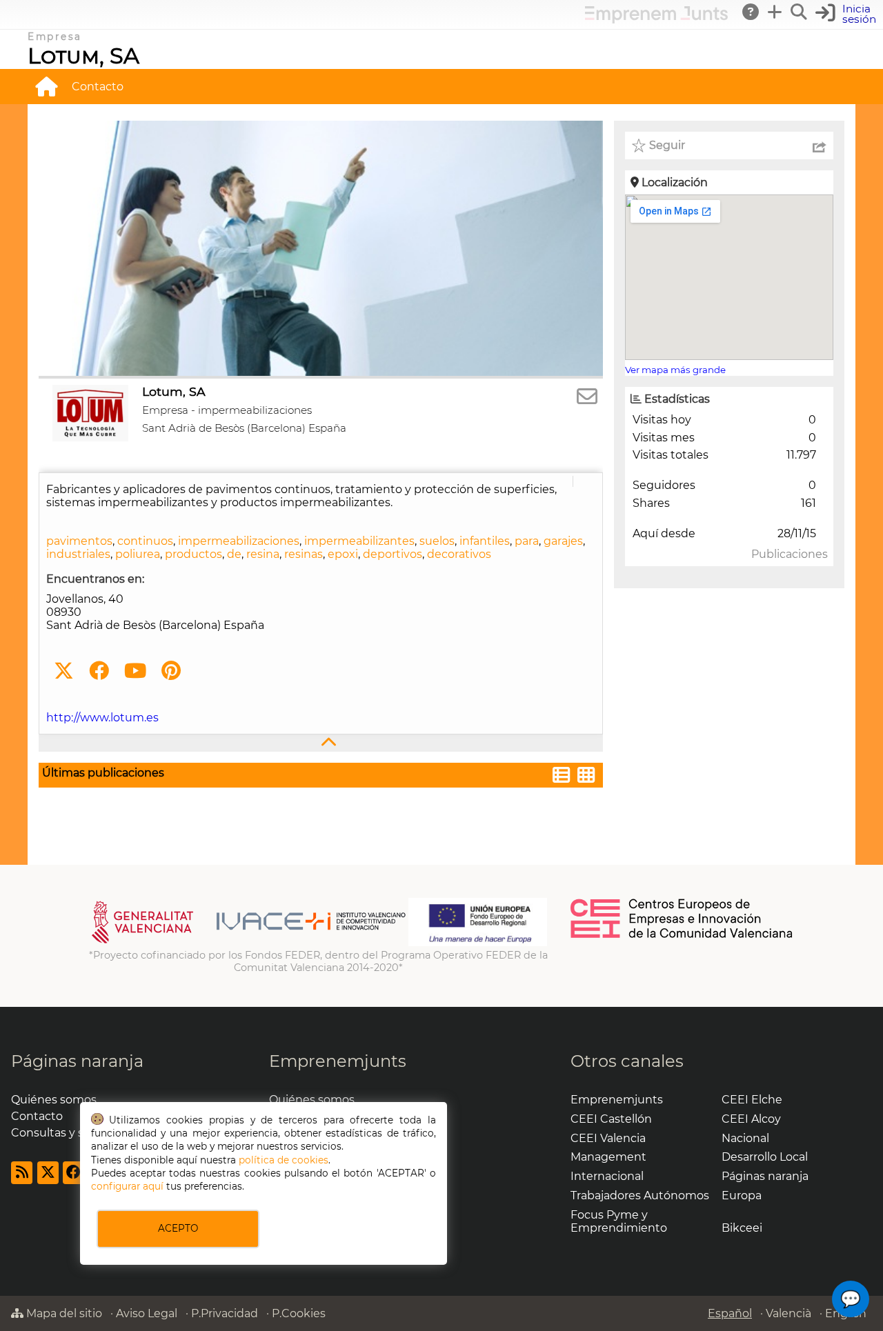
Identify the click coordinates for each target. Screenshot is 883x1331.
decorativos (459, 554)
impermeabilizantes (359, 541)
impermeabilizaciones (238, 541)
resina (262, 554)
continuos (145, 541)
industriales (78, 554)
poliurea (137, 554)
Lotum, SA (83, 55)
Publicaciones (789, 554)
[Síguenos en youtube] (135, 671)
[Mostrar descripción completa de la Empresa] (321, 743)
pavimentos (79, 541)
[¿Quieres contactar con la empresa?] (587, 397)
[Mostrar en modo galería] (586, 777)
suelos (437, 541)
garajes (563, 541)
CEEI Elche (752, 1099)
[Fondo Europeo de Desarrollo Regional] (477, 943)
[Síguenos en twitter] (64, 671)
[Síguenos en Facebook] (99, 671)
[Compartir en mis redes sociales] (819, 145)
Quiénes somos (54, 1099)
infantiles (484, 541)
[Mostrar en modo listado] (562, 777)
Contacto (97, 86)
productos (193, 554)
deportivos (392, 554)
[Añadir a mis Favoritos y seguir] (639, 145)
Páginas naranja (77, 1061)
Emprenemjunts (337, 1061)
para (527, 541)
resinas (303, 554)
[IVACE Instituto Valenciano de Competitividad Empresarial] (248, 943)
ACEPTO (178, 1228)
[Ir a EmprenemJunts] (656, 19)
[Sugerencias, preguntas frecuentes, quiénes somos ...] (751, 11)
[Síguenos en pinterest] (171, 671)
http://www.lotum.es (102, 717)
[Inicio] (46, 86)
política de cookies (283, 1159)
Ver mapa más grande (675, 369)
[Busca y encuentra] (799, 11)
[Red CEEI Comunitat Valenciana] (682, 936)
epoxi (343, 554)
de (234, 554)
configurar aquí (127, 1186)
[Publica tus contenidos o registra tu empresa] (775, 11)
